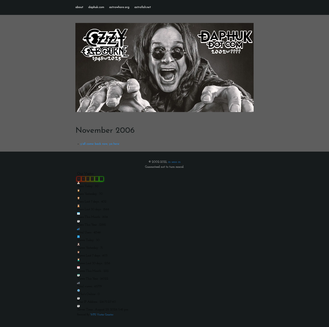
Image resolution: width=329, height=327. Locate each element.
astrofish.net (142, 7)
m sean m (174, 162)
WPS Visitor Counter (101, 314)
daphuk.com (96, 7)
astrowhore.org (119, 7)
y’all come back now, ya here (99, 144)
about (79, 7)
